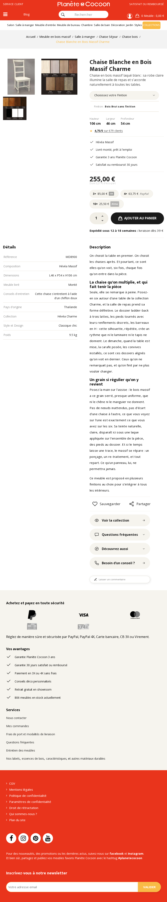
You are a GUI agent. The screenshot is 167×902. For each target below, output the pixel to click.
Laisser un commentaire (112, 579)
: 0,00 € (152, 16)
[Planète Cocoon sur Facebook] (11, 838)
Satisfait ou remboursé (146, 4)
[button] (149, 16)
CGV (12, 783)
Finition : (114, 106)
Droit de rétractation (23, 808)
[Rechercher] (63, 14)
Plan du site (17, 820)
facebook (117, 853)
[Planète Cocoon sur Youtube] (48, 838)
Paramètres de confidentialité (30, 802)
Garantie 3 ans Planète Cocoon (116, 157)
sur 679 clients (108, 131)
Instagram (135, 853)
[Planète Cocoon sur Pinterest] (36, 838)
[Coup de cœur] (95, 504)
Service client (13, 4)
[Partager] (131, 504)
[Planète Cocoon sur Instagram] (23, 838)
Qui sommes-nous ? (23, 814)
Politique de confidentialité (27, 796)
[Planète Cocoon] (83, 3)
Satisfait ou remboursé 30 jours (116, 165)
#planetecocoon (130, 858)
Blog (26, 14)
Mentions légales (21, 789)
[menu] (124, 95)
